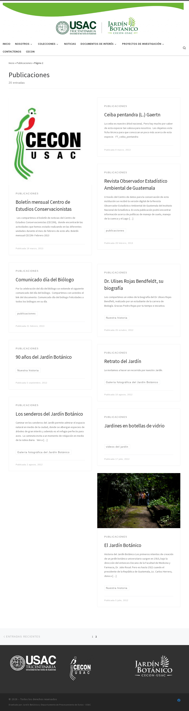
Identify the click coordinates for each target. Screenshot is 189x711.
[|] (93, 20)
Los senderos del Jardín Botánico (49, 414)
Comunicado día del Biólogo (45, 279)
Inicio (11, 63)
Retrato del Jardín (122, 361)
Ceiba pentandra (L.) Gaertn (132, 114)
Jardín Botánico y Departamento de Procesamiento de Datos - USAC (57, 704)
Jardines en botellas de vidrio (134, 425)
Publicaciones (24, 63)
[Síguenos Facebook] (178, 700)
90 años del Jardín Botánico (44, 357)
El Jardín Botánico (122, 545)
